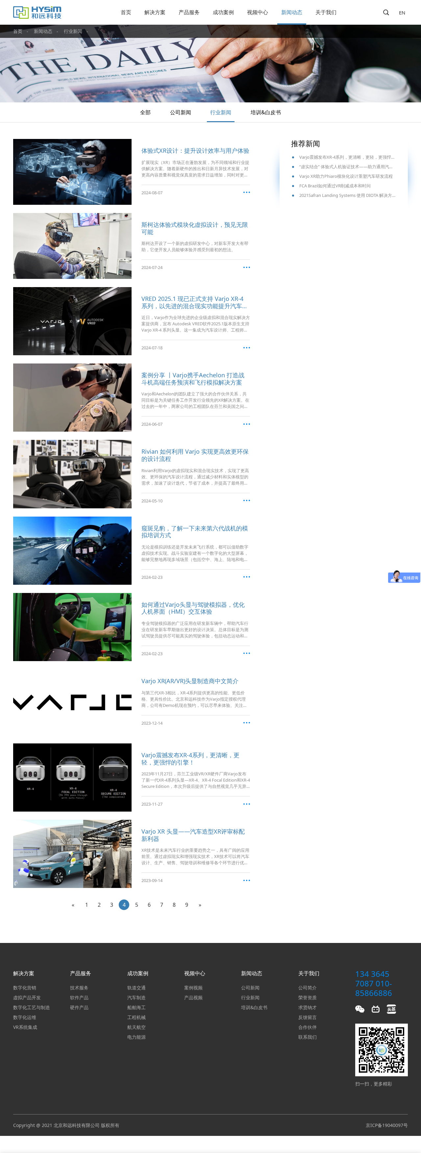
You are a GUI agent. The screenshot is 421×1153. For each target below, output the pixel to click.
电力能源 (136, 1037)
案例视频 (193, 987)
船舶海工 (136, 1007)
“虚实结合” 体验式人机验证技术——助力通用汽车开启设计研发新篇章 (347, 167)
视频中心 (257, 12)
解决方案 (154, 12)
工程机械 (136, 1017)
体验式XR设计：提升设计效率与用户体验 (195, 150)
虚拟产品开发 (27, 997)
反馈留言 (307, 1017)
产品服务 (189, 12)
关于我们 (325, 12)
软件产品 (79, 997)
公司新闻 (180, 112)
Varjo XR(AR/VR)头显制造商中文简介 (189, 681)
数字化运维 (24, 1017)
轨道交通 (136, 987)
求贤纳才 (307, 1007)
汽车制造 (136, 997)
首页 (126, 12)
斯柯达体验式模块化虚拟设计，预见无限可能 (194, 228)
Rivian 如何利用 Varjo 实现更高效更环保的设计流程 (195, 455)
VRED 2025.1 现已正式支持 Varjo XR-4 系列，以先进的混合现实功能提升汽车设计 (194, 302)
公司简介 (307, 987)
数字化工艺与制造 (31, 1007)
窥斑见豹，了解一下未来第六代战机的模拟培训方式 (194, 532)
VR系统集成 (25, 1027)
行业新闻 (73, 31)
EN (402, 12)
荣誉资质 (307, 997)
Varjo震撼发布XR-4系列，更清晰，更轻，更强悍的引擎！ (190, 759)
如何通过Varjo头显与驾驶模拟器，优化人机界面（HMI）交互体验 (193, 608)
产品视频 (193, 997)
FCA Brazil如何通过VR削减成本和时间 (335, 186)
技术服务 (79, 987)
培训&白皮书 (266, 112)
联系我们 (307, 1037)
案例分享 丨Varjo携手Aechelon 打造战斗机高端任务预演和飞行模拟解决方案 (192, 379)
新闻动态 (291, 12)
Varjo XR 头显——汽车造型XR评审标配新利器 (193, 835)
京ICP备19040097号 (387, 1125)
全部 (145, 112)
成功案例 (223, 12)
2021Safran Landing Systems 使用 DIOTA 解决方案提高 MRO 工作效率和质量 (347, 195)
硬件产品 (79, 1007)
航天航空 (136, 1027)
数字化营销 (24, 987)
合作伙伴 (307, 1027)
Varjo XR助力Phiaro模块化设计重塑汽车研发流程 (346, 176)
